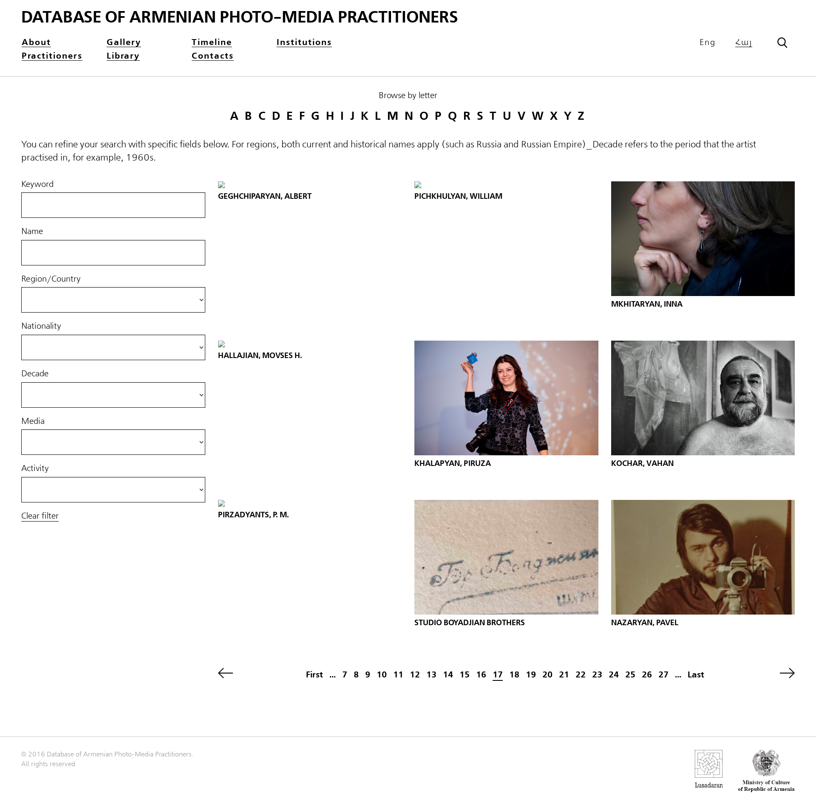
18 (514, 674)
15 (464, 674)
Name (32, 231)
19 (531, 674)
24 (614, 674)
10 (382, 674)
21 (564, 674)
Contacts (213, 56)
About (36, 42)
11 (398, 674)
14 (448, 674)
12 (415, 674)
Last (696, 674)
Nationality (41, 326)
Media (33, 421)
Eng (708, 42)
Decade (34, 374)
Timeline (212, 42)
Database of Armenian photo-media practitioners (239, 17)
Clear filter (40, 516)
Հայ (743, 42)
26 (647, 674)
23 (597, 674)
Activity (35, 468)
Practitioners (52, 56)
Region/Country (51, 279)
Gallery (124, 42)
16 (481, 674)
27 (663, 674)
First (314, 674)
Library (123, 56)
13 (431, 674)
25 (630, 674)
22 (580, 674)
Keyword (37, 184)
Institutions (304, 42)
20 (547, 674)
